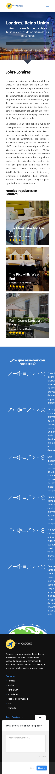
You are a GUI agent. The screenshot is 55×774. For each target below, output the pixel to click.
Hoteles (11, 680)
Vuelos (11, 685)
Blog (10, 703)
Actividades (13, 694)
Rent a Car (13, 689)
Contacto (12, 708)
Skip (32, 768)
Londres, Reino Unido (26, 233)
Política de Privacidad (18, 698)
